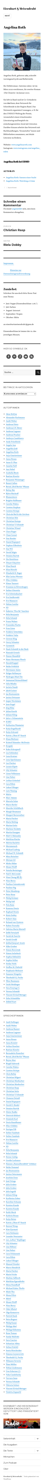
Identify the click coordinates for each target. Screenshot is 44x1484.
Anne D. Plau (11, 462)
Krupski (9, 746)
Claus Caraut (11, 535)
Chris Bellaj (11, 1074)
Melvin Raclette (13, 843)
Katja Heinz (11, 1219)
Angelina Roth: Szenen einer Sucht (21, 177)
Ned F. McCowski (13, 874)
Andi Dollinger (12, 1022)
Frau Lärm (10, 628)
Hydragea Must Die (14, 677)
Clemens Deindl (13, 1098)
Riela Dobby (11, 915)
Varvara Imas (11, 1378)
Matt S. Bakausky (13, 836)
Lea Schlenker (12, 753)
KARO (8, 722)
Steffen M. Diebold (14, 967)
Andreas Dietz (12, 424)
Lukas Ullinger (12, 787)
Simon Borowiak (13, 950)
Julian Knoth (11, 711)
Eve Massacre (12, 601)
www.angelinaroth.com (21, 144)
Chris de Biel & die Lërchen (17, 514)
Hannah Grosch (13, 652)
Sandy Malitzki (12, 1336)
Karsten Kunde (12, 1205)
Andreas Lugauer (13, 431)
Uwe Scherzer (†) (13, 1371)
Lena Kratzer (11, 756)
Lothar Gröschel (13, 780)
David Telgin (11, 552)
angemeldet (17, 209)
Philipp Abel (11, 1326)
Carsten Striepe (12, 511)
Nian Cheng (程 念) (14, 877)
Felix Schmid (11, 618)
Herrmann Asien (13, 670)
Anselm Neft (11, 466)
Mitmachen (9, 1457)
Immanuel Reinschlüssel (16, 680)
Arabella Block (12, 473)
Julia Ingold (11, 1191)
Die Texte (8, 1451)
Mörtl (8, 1298)
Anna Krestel (11, 1043)
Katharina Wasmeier (15, 725)
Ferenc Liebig (11, 1157)
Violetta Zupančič (13, 1392)
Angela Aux (11, 445)
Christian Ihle (12, 518)
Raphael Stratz (12, 912)
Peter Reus (10, 894)
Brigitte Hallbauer (14, 500)
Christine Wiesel (13, 528)
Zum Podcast (10, 1463)
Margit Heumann (13, 811)
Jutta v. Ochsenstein (14, 718)
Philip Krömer (12, 898)
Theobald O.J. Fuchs (14, 977)
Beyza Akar (11, 1060)
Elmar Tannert (12, 583)
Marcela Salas (12, 801)
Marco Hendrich (13, 1267)
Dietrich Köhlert (13, 1115)
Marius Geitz (11, 825)
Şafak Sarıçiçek (12, 932)
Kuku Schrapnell (13, 749)
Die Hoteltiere (12, 559)
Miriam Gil (11, 860)
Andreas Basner (13, 1029)
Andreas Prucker (13, 435)
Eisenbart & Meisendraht (19, 8)
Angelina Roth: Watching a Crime (20, 181)
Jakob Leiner (11, 690)
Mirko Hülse (11, 863)
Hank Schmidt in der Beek (17, 649)
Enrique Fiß (11, 1129)
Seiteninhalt (9, 1438)
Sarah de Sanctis (13, 936)
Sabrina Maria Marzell (16, 929)
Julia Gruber (11, 1184)
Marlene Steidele (13, 829)
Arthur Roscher (13, 1046)
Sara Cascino (11, 1340)
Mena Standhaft (13, 1285)
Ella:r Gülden (11, 580)
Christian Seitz (12, 1091)
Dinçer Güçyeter (13, 563)
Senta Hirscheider (14, 1350)
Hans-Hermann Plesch (16, 659)
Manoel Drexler (13, 1264)
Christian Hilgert (13, 1077)
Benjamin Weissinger (15, 480)
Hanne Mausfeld (13, 656)
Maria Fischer (12, 818)
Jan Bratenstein (12, 694)
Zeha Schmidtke (13, 998)
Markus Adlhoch (13, 1278)
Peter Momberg (12, 891)
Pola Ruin (10, 905)
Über (5, 1469)
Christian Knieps (13, 521)
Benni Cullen (11, 483)
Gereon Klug (11, 639)
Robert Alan (11, 919)
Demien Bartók (12, 556)
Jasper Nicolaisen (13, 701)
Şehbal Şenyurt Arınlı (15, 943)
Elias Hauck (11, 566)
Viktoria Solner (12, 1385)
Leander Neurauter (14, 1236)
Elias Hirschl (11, 569)
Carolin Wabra (12, 504)
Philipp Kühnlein (13, 1330)
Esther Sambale (13, 1133)
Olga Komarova (12, 1312)
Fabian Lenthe (12, 604)
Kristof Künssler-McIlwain (18, 742)
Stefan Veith (11, 964)
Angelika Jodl (11, 448)
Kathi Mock (11, 1212)
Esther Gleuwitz (13, 590)
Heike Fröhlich (12, 666)
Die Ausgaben (10, 1445)
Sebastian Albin (13, 1343)
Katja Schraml (12, 732)
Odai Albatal (11, 1309)
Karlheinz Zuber (13, 1198)
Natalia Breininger (14, 870)
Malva (8, 794)
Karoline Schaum (13, 1202)
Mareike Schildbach (14, 808)
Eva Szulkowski (12, 597)
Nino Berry (11, 881)
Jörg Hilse (10, 708)
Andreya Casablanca (15, 438)
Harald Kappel (12, 663)
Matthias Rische (13, 839)
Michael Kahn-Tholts (15, 1288)
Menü (7, 16)
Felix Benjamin (12, 614)
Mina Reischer (12, 856)
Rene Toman (11, 1333)
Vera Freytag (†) (12, 988)
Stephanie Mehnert (14, 970)
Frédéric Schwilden (14, 632)
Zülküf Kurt (11, 1002)
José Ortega (11, 1181)
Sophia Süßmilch (13, 957)
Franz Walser (11, 621)
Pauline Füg (11, 887)
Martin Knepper (13, 832)
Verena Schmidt (13, 991)
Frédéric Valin (12, 635)
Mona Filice (11, 1295)
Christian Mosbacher (15, 1081)
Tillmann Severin (13, 1361)
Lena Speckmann (13, 760)
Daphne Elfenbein (14, 545)
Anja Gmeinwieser (14, 455)
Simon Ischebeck (13, 953)
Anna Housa (11, 459)
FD (7, 607)
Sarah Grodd (11, 939)
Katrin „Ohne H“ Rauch (16, 735)
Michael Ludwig (13, 849)
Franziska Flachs (13, 625)
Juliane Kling (11, 715)
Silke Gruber (11, 946)
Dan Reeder (11, 538)
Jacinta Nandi (12, 687)
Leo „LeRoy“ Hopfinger (16, 1240)
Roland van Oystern (14, 922)
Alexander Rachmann (15, 417)
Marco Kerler (11, 804)
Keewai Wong (12, 1226)
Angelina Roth (12, 452)
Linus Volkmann (13, 773)
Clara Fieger (11, 531)
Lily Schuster (11, 770)
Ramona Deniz (12, 908)
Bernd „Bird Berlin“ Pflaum (17, 486)
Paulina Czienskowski (15, 884)
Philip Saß (10, 901)
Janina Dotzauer (13, 697)
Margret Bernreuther (15, 815)
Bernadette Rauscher (15, 1053)
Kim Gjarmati (12, 1229)
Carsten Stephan (13, 507)
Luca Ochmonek (13, 1254)
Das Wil (9, 549)
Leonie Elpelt (11, 766)
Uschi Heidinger (13, 984)
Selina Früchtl (12, 1347)
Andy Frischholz (13, 442)
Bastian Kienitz (12, 476)
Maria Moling (12, 822)
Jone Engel (10, 704)
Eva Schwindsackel (14, 594)
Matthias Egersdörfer (15, 1281)
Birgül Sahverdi (12, 1063)
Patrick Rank (11, 1316)
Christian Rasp (12, 1088)
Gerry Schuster (12, 642)
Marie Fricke (11, 1274)
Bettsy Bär (10, 490)
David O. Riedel (12, 1105)
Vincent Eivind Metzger (16, 995)
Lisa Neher (10, 777)
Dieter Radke (11, 1112)
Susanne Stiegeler (14, 974)
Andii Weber (11, 421)
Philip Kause (11, 1323)
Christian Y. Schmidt (15, 524)
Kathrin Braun (12, 1215)
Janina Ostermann (14, 1174)
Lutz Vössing (11, 791)
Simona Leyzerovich (15, 1354)
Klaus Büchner (12, 739)
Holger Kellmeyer (13, 673)
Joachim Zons (12, 1177)
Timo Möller (11, 1364)
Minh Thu (10, 1292)
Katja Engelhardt (13, 728)
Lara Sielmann (12, 1233)
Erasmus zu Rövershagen (17, 587)
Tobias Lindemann (14, 1368)
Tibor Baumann (12, 981)
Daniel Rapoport (13, 542)
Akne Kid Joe (11, 414)
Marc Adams (11, 798)
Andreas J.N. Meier (14, 428)
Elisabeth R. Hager (14, 573)
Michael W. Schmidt (14, 853)
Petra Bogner (11, 1319)
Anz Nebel (10, 469)
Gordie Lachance (13, 1160)
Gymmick (10, 645)
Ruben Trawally (13, 925)
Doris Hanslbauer (13, 1122)
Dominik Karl (12, 1119)
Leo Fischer (11, 763)
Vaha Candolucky (13, 1375)
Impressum (8, 263)
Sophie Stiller (12, 960)
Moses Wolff (11, 867)
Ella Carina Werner (14, 576)
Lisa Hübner (11, 1247)
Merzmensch (11, 846)
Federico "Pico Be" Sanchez (17, 611)
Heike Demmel (12, 1167)
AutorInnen (12, 188)
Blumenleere (11, 497)
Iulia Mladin (11, 683)
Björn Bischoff (12, 493)
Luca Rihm (10, 784)
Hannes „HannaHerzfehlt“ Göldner (21, 1164)
